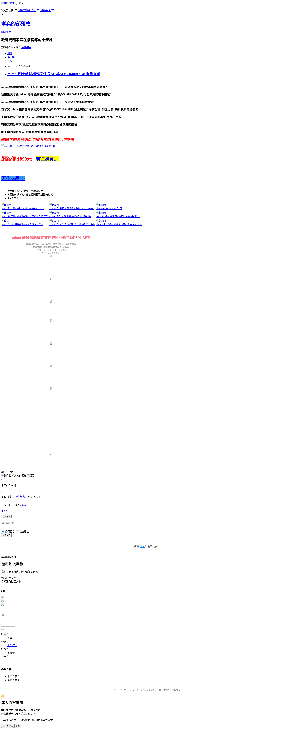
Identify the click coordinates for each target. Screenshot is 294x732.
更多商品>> (13, 178)
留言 (25, 496)
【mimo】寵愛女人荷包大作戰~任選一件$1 (72, 224)
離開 (18, 726)
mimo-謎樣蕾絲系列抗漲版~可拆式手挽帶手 (25, 216)
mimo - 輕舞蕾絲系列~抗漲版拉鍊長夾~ (70, 216)
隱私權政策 (164, 689)
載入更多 (6, 516)
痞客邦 (18, 496)
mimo (23, 505)
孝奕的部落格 (16, 23)
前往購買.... (47, 158)
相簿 (9, 53)
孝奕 (3, 479)
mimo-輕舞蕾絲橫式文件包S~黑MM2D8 (23, 208)
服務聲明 (176, 689)
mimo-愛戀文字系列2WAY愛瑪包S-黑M (22, 224)
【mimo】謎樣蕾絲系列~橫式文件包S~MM (119, 224)
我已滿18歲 (7, 726)
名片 (9, 61)
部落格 (11, 57)
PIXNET (124, 689)
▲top (4, 510)
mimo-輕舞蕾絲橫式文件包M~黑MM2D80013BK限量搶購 (53, 74)
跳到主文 (6, 32)
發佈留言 (6, 535)
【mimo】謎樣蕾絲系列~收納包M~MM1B (71, 208)
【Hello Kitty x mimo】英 (109, 208)
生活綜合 (26, 47)
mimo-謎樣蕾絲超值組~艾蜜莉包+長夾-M (118, 216)
